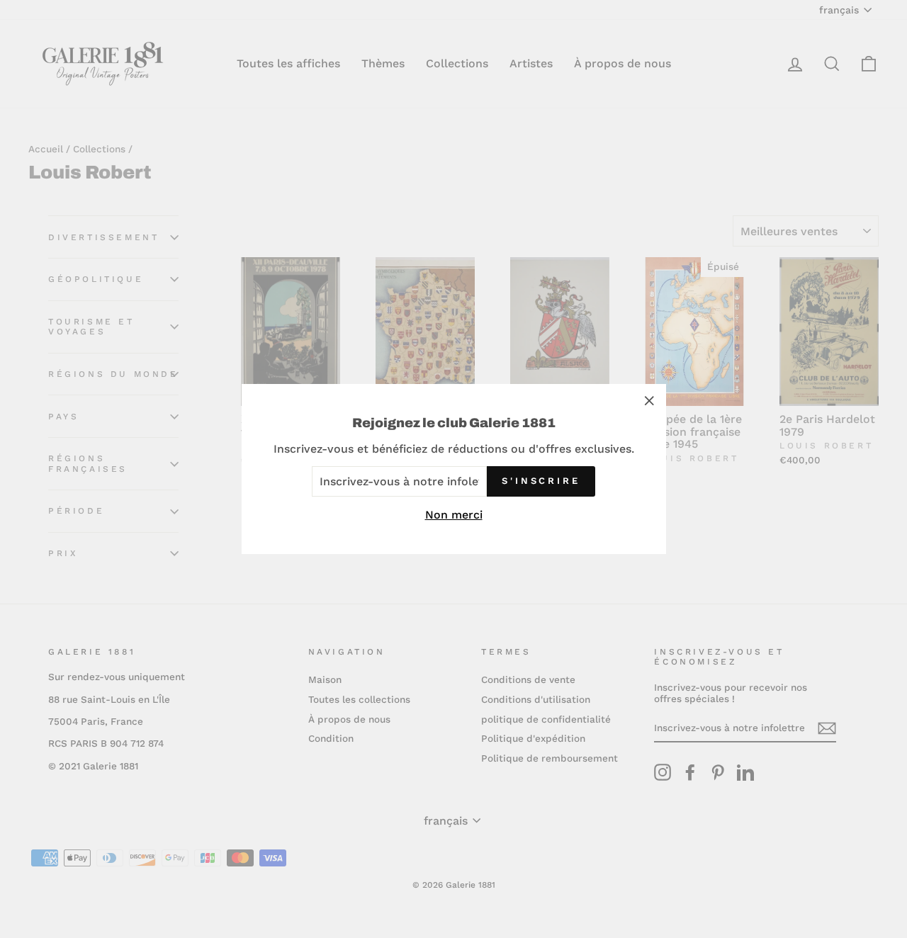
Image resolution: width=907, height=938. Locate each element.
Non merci (454, 514)
